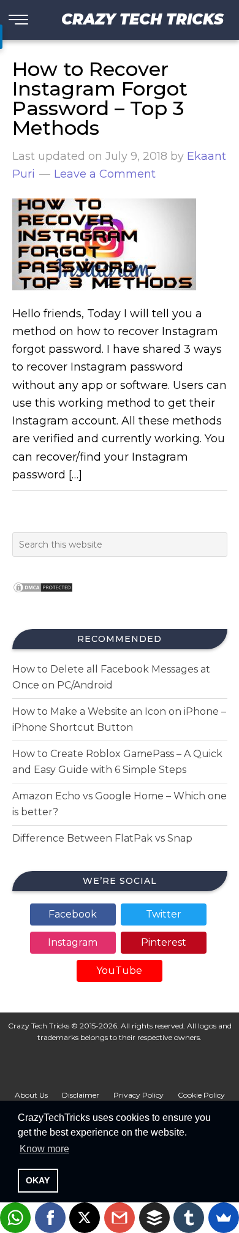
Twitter (163, 914)
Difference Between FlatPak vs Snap (102, 838)
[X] (84, 1217)
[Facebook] (50, 1217)
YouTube (119, 970)
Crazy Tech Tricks (142, 19)
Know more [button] (44, 1149)
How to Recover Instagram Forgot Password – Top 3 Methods (100, 98)
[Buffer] (154, 1217)
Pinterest (163, 942)
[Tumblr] (188, 1217)
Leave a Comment (105, 174)
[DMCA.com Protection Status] (43, 596)
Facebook (72, 914)
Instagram (72, 942)
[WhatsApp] (15, 1217)
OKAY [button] (38, 1180)
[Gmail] (119, 1217)
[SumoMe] (223, 1217)
